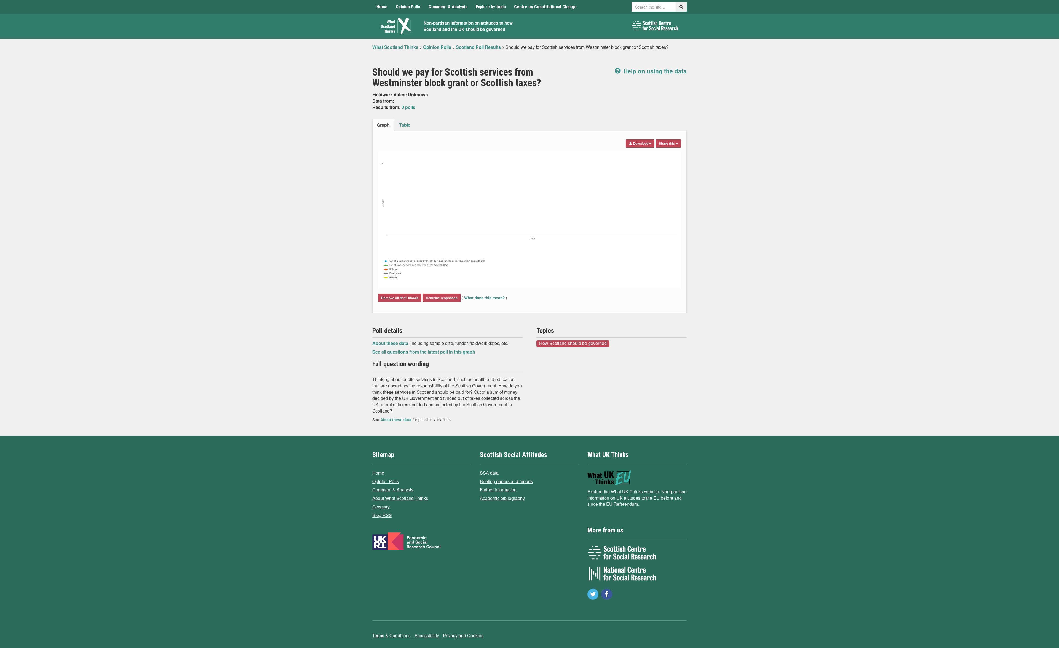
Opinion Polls (408, 6)
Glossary (381, 507)
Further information (498, 489)
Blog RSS (382, 515)
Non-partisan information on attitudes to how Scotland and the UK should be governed (468, 26)
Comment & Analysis (448, 6)
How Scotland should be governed (573, 343)
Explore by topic (491, 6)
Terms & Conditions (391, 635)
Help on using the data (654, 71)
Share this (667, 143)
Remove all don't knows (399, 297)
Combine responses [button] (442, 297)
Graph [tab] (383, 125)
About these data (390, 343)
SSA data (489, 473)
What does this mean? (484, 297)
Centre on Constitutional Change (545, 6)
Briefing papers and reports (506, 481)
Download (640, 143)
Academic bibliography (502, 498)
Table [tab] (404, 125)
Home (381, 6)
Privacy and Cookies (463, 635)
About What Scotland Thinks (400, 498)
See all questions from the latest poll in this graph (423, 352)
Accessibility (426, 635)
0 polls (408, 107)
